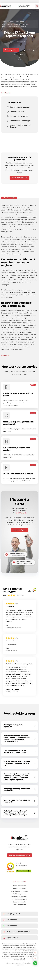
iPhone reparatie (19, 888)
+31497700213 (20, 513)
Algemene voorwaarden (14, 963)
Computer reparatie (19, 899)
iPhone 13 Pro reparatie (21, 24)
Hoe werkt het (19, 55)
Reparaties (11, 21)
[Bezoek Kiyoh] (32, 590)
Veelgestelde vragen (28, 50)
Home (4, 21)
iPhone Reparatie (7, 24)
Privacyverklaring (27, 963)
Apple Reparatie (20, 21)
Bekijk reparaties (11, 50)
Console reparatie (19, 905)
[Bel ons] (35, 958)
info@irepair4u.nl (13, 914)
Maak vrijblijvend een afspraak (19, 855)
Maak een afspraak (19, 530)
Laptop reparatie (19, 902)
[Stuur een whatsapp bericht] (35, 963)
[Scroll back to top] (35, 953)
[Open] (37, 6)
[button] (19, 725)
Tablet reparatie (19, 894)
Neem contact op (19, 886)
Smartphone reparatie (19, 891)
